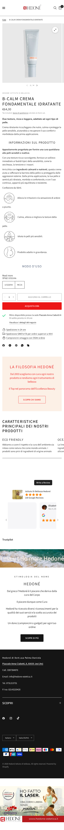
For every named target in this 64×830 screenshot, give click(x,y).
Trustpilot (7, 539)
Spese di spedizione (20, 113)
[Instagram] (13, 718)
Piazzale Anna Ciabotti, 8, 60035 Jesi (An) (22, 663)
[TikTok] (20, 718)
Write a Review (43, 482)
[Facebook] (4, 345)
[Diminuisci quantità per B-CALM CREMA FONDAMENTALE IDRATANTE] (4, 297)
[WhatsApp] (23, 345)
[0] (60, 8)
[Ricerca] (55, 8)
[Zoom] (55, 30)
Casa (4, 20)
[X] (10, 345)
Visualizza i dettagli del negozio (22, 322)
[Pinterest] (17, 345)
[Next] (37, 85)
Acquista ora (32, 306)
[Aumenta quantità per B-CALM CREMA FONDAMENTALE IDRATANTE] (13, 297)
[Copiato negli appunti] (29, 345)
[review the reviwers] (37, 516)
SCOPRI (7, 703)
